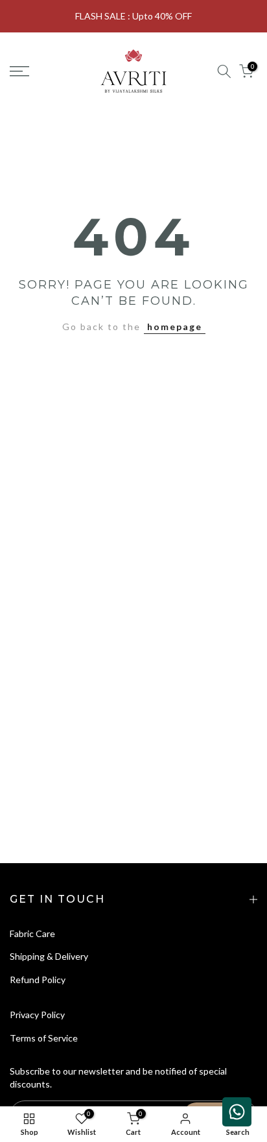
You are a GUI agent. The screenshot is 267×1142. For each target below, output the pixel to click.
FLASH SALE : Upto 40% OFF (133, 15)
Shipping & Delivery (49, 956)
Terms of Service (44, 1037)
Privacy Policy (37, 1014)
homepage (174, 326)
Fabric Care (32, 933)
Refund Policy (37, 979)
